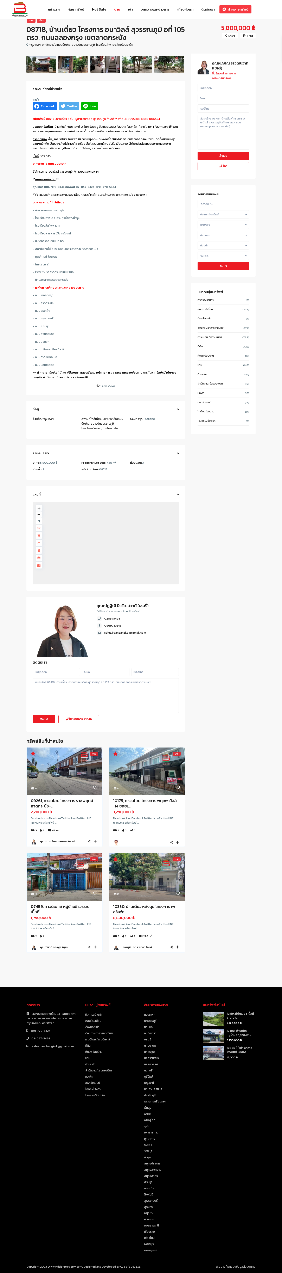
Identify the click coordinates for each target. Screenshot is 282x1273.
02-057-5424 (40, 1038)
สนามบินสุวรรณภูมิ (83, 45)
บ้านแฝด (202, 374)
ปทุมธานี (149, 1083)
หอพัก (201, 393)
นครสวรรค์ (151, 1064)
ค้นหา (223, 266)
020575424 (112, 618)
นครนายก (150, 1046)
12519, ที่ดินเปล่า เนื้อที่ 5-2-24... (240, 1015)
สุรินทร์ (148, 1207)
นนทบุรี (148, 1070)
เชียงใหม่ (149, 1238)
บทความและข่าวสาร (155, 9)
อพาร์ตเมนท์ (204, 402)
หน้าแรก (54, 9)
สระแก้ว (149, 1188)
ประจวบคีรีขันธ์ (153, 1089)
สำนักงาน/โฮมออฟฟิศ (210, 384)
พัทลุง (147, 1108)
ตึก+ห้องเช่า (204, 318)
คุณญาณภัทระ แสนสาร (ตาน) (57, 841)
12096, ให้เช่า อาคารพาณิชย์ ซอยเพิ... (239, 1050)
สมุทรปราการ (152, 1163)
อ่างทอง (149, 1219)
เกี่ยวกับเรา (185, 9)
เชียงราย (149, 1232)
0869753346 (113, 625)
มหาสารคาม (151, 1132)
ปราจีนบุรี (150, 1095)
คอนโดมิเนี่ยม (205, 309)
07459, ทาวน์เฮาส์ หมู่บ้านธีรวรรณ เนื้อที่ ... (60, 909)
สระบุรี (148, 1182)
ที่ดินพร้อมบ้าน (206, 356)
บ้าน (41, 20)
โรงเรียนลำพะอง (106, 45)
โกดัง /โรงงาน (206, 411)
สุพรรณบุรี (151, 1201)
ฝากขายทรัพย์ (238, 9)
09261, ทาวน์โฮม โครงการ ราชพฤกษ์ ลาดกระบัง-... (62, 803)
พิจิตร (147, 1114)
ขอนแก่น (149, 1027)
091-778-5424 (40, 1031)
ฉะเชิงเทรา (150, 1033)
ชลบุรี (147, 1039)
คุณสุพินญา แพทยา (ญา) (137, 947)
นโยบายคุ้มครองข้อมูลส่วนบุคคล (236, 1267)
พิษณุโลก (149, 1120)
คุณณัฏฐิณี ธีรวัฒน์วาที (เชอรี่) (122, 606)
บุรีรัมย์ (148, 1077)
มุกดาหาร (149, 1139)
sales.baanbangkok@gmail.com (125, 633)
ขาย (117, 9)
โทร (80, 719)
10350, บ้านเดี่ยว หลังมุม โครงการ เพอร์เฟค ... (144, 909)
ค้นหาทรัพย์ (76, 9)
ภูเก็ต (147, 1126)
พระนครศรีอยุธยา (155, 1101)
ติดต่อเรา (208, 9)
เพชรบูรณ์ (150, 1250)
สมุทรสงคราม (152, 1170)
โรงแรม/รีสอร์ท (207, 421)
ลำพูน (147, 1157)
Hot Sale (99, 9)
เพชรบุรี (149, 1244)
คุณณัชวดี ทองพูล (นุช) (54, 947)
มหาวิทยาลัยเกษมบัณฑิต (56, 45)
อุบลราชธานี (151, 1225)
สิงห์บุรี (148, 1194)
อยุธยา (148, 1213)
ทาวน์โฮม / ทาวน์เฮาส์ (210, 337)
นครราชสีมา (151, 1058)
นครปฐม (149, 1052)
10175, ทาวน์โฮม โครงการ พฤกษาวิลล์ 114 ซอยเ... (145, 803)
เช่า (130, 9)
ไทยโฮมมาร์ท (125, 45)
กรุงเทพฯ (35, 45)
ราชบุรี (148, 1151)
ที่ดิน (200, 346)
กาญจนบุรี (150, 1021)
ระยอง (148, 1145)
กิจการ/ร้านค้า (206, 300)
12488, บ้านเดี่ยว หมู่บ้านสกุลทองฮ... (239, 1033)
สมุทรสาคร (151, 1176)
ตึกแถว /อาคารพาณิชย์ (211, 328)
